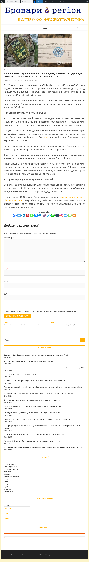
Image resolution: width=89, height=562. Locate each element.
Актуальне (8, 69)
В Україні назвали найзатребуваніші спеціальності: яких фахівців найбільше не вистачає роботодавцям (43, 447)
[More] (74, 215)
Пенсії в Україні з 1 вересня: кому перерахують (21, 374)
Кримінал (7, 489)
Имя (6, 269)
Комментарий (9, 237)
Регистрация (64, 2)
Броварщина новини (11, 466)
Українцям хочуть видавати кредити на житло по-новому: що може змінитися (32, 413)
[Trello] (40, 215)
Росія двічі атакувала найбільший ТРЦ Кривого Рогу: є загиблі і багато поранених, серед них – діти (40, 393)
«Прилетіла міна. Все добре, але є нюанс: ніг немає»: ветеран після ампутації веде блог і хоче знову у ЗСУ (44, 368)
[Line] (53, 215)
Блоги (6, 481)
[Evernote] (70, 215)
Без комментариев (31, 80)
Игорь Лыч (8, 80)
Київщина (7, 471)
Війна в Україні (9, 491)
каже (46, 137)
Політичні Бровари (11, 469)
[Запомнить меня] (34, 2)
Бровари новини (10, 464)
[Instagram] (61, 215)
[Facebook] (15, 215)
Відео (6, 486)
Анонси (6, 479)
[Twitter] (19, 215)
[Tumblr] (57, 215)
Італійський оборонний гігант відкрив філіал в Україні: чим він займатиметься (32, 406)
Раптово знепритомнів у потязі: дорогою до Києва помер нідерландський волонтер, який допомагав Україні (43, 387)
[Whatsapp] (32, 215)
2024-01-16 (18, 80)
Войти (40, 2)
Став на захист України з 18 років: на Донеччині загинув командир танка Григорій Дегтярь (37, 419)
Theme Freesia (31, 555)
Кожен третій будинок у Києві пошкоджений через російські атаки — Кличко (32, 441)
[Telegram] (66, 215)
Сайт (6, 294)
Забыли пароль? (51, 2)
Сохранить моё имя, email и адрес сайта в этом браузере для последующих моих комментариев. (40, 311)
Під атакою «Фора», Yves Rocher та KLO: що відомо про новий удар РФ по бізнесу (34, 434)
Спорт (6, 484)
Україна (7, 474)
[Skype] (49, 215)
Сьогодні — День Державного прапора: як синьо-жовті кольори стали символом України (36, 355)
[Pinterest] (27, 215)
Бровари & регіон (10, 555)
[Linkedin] (23, 215)
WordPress (40, 555)
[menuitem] (2, 1)
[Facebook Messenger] (36, 215)
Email (6, 281)
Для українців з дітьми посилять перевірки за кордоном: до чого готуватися (32, 400)
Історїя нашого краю (11, 476)
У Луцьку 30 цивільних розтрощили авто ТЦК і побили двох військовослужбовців (34, 380)
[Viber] (44, 215)
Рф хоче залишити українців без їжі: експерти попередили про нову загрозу (32, 361)
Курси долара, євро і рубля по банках (14, 537)
